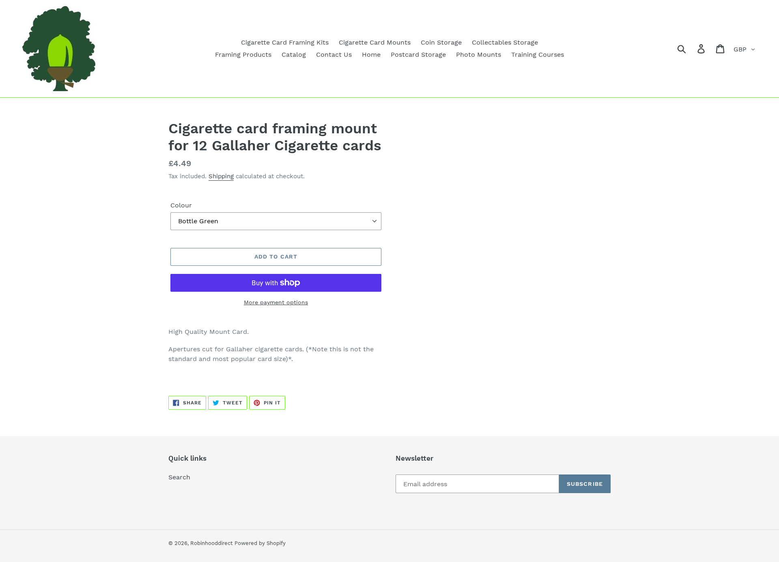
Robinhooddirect (211, 543)
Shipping (221, 176)
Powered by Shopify (260, 543)
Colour (181, 205)
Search (179, 477)
